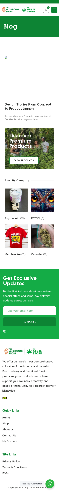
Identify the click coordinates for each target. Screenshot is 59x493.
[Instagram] (4, 331)
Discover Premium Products (20, 140)
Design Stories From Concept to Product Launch (28, 106)
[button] (54, 10)
